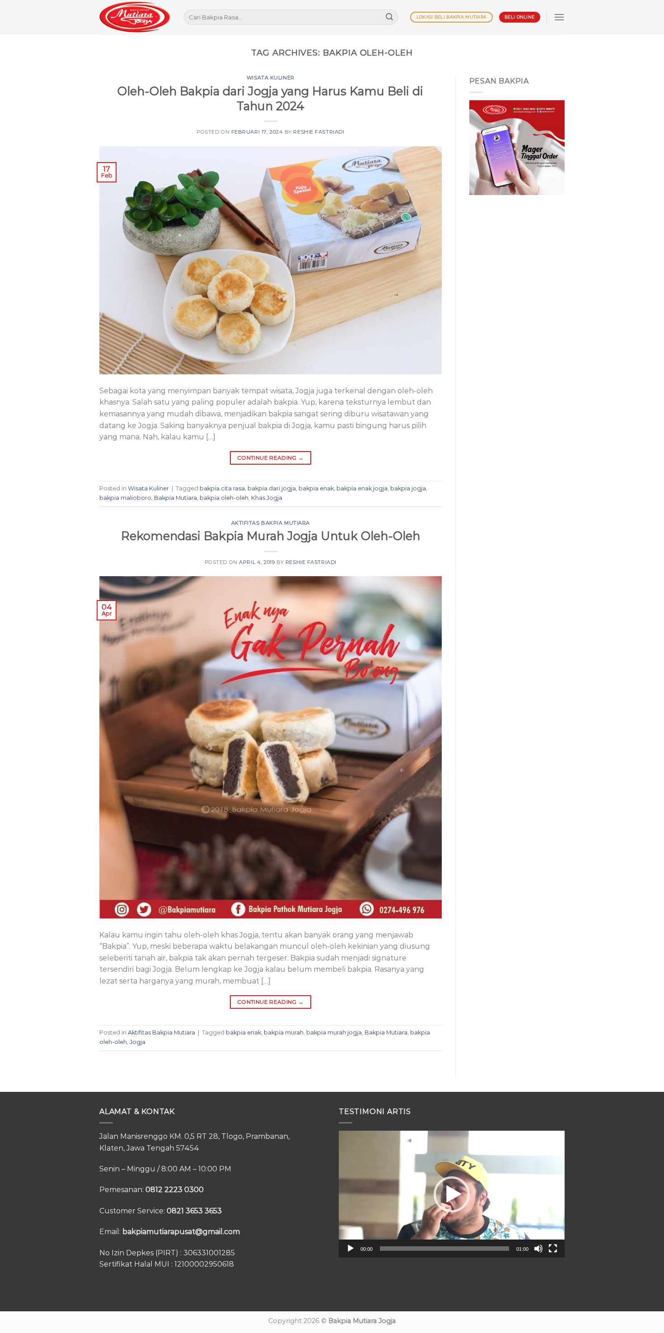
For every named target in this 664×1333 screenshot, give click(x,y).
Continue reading (270, 457)
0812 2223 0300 (174, 1189)
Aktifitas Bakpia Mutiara (270, 523)
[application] (452, 1194)
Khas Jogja (266, 497)
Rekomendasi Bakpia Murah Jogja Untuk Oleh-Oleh (270, 536)
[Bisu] (538, 1248)
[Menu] (559, 17)
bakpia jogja (408, 488)
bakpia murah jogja (334, 1032)
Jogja (137, 1042)
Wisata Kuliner (271, 78)
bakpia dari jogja (272, 488)
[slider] (444, 1248)
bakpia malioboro (125, 497)
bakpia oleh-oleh (224, 497)
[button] (452, 1194)
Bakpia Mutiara (175, 497)
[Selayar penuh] (552, 1248)
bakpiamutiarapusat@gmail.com (181, 1231)
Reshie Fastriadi (318, 132)
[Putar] (350, 1248)
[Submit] (389, 17)
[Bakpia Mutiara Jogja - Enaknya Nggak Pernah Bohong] (134, 17)
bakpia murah (284, 1032)
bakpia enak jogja (362, 488)
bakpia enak (316, 488)
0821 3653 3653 (194, 1211)
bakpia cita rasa (222, 488)
